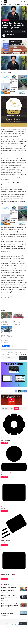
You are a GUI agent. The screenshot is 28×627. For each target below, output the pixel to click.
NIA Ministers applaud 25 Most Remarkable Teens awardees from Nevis (9, 597)
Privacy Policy (19, 626)
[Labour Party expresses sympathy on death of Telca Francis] (6, 315)
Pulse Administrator (10, 34)
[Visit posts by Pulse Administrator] (3, 35)
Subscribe (22, 357)
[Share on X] (8, 31)
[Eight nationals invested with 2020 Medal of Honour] (18, 315)
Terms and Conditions (10, 626)
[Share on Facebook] (6, 31)
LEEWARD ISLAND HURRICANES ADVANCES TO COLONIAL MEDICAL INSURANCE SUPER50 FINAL (9, 589)
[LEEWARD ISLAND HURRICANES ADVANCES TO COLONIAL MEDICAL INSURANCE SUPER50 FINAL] (23, 589)
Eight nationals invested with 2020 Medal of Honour (18, 320)
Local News (5, 20)
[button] (2, 1)
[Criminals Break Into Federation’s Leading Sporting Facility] (23, 613)
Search (16, 408)
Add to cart (5, 442)
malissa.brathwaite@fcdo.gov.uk (15, 297)
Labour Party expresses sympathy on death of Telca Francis (6, 320)
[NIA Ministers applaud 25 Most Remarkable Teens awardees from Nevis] (23, 597)
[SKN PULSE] (5, 1)
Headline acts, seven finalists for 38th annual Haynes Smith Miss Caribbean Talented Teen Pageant (9, 605)
